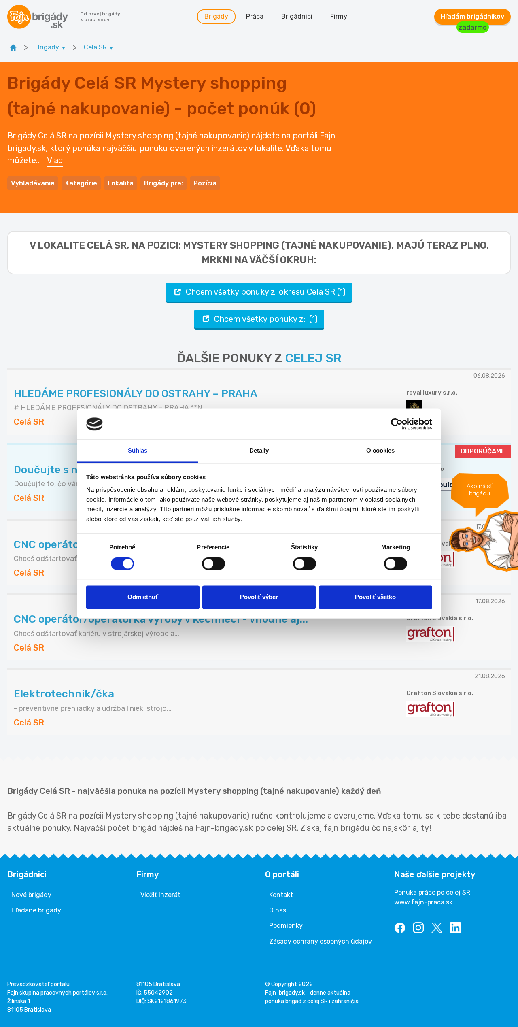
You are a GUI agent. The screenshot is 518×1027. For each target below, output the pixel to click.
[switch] (213, 563)
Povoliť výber (259, 597)
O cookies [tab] (380, 450)
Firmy (338, 16)
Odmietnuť (142, 597)
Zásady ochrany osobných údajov (320, 941)
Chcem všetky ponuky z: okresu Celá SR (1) (266, 292)
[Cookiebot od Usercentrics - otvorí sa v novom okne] (396, 424)
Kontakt (281, 895)
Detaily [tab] (259, 450)
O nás (277, 910)
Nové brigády (31, 895)
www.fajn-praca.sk (423, 902)
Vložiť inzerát (160, 895)
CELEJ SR (313, 358)
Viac (55, 160)
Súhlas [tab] (138, 450)
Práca (254, 16)
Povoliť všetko (375, 597)
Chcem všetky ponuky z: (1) (266, 319)
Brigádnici (296, 16)
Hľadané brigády (36, 910)
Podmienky (286, 925)
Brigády (216, 16)
